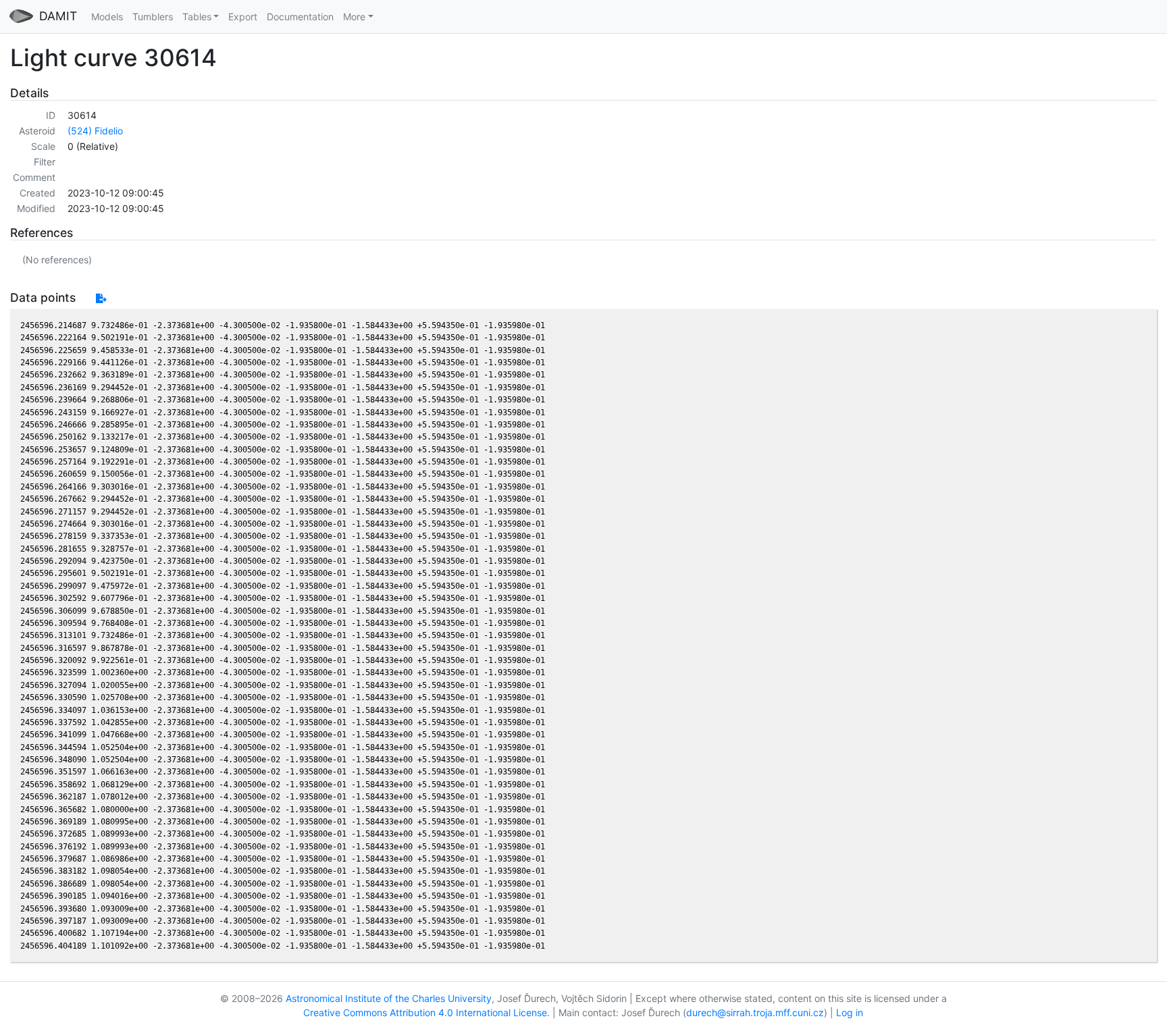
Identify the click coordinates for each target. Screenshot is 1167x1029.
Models (107, 16)
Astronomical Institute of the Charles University (389, 998)
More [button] (354, 16)
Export (242, 16)
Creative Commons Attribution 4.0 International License (425, 1012)
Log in (849, 1012)
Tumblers (152, 16)
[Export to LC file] (101, 298)
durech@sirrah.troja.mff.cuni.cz (755, 1012)
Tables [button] (196, 16)
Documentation (300, 16)
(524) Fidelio (95, 130)
